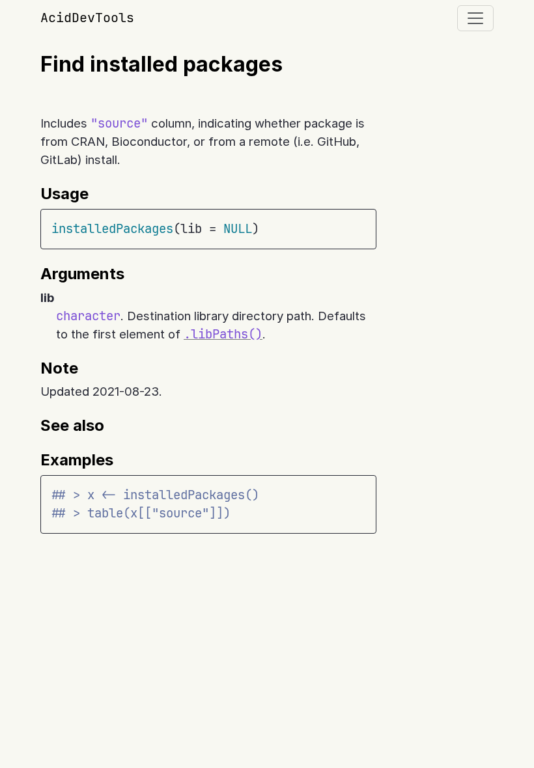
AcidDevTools (87, 17)
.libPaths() (223, 334)
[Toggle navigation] (475, 18)
